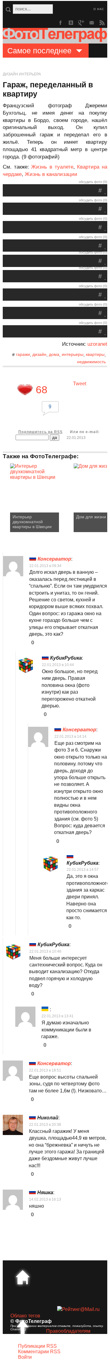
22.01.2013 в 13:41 (58, 1016)
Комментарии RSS (39, 1351)
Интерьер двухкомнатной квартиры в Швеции (32, 521)
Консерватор (54, 559)
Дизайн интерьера (22, 74)
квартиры (95, 354)
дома (54, 354)
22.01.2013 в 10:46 (45, 951)
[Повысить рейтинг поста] (25, 389)
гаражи (23, 354)
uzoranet (97, 344)
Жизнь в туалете (52, 167)
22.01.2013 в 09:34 (45, 566)
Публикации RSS (37, 1346)
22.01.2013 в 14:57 (83, 869)
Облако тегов (25, 1315)
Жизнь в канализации (51, 174)
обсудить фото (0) (93, 182)
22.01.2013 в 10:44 (58, 665)
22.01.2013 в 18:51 (45, 1070)
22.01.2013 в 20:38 (45, 1124)
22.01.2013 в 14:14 (70, 736)
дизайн (39, 354)
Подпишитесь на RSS (40, 432)
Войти (25, 1357)
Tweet (79, 383)
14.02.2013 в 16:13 (45, 1199)
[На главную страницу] (22, 1277)
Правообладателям (68, 1331)
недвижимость (91, 361)
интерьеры (72, 354)
